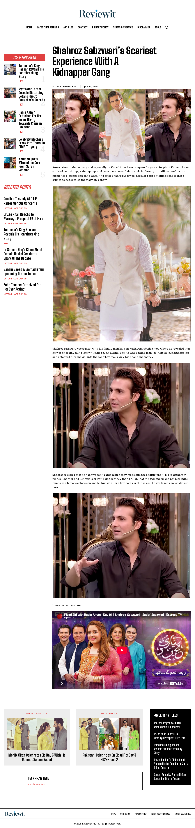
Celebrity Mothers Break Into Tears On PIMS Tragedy (32, 143)
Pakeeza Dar (70, 86)
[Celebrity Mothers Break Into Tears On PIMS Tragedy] (10, 143)
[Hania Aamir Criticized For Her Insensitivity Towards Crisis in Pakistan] (10, 116)
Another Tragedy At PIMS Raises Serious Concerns (20, 201)
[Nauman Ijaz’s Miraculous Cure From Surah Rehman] (10, 162)
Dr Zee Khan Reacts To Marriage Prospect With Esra (23, 216)
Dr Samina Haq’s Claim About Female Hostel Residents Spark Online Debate (23, 254)
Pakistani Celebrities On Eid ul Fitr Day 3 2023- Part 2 (109, 757)
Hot (21, 81)
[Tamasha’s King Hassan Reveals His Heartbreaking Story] (10, 69)
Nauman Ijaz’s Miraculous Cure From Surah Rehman (30, 164)
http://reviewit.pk (36, 784)
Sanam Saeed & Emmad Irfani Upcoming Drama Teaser (24, 271)
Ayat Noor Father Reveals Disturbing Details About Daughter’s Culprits (32, 94)
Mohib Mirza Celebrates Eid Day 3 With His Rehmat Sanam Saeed (37, 757)
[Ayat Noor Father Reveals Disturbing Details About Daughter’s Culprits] (10, 92)
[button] (166, 27)
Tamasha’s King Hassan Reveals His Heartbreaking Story (31, 71)
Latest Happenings (15, 208)
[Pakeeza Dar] (17, 781)
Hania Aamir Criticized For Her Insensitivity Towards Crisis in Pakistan (30, 119)
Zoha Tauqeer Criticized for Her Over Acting (22, 287)
